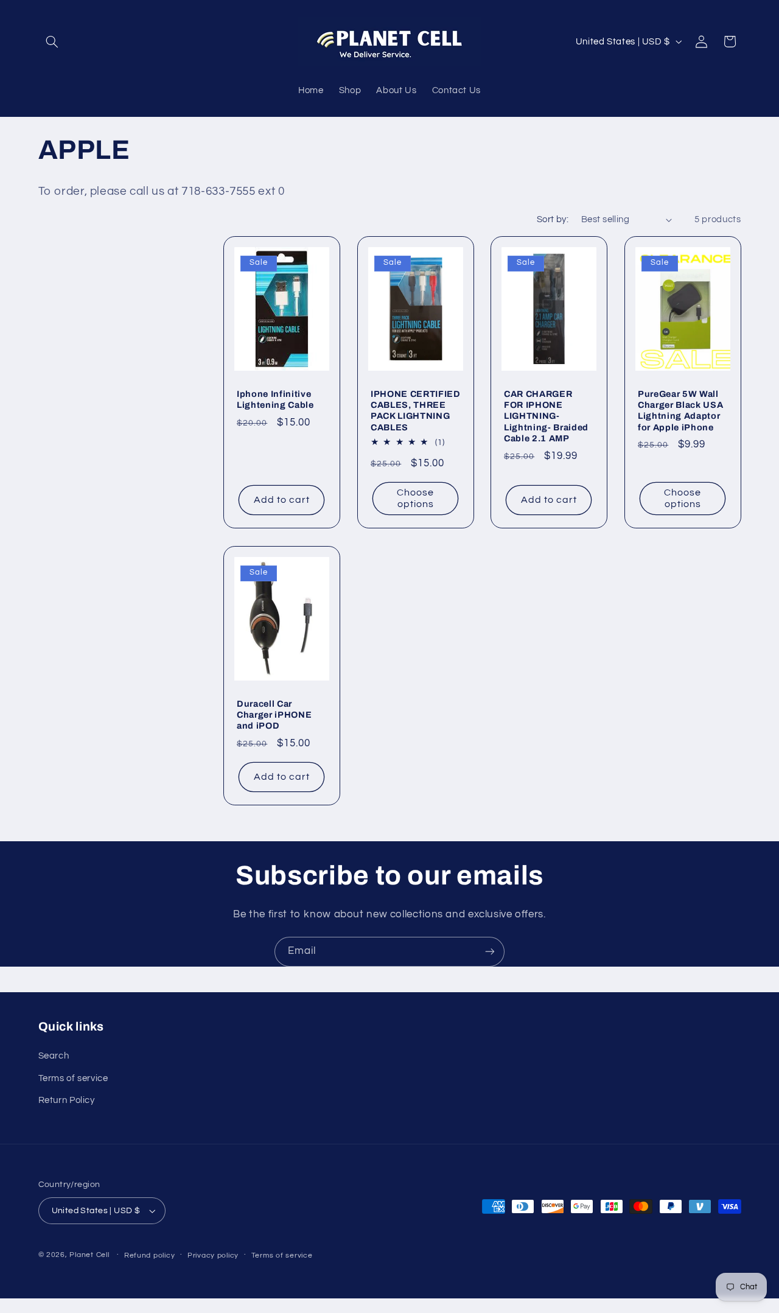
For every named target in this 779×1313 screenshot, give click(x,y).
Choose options (415, 498)
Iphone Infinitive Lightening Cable (275, 399)
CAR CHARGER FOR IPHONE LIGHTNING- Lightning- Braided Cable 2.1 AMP (546, 416)
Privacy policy (213, 1255)
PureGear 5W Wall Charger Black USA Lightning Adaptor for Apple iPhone (680, 410)
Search (53, 1056)
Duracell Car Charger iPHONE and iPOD (274, 714)
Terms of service (73, 1078)
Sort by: (552, 219)
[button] (52, 41)
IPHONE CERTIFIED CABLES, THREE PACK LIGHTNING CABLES (416, 410)
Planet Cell (89, 1255)
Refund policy (149, 1255)
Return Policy (66, 1100)
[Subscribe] (490, 952)
